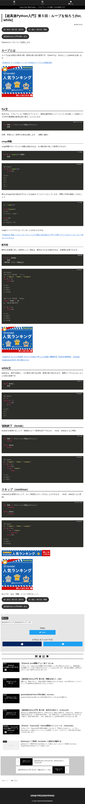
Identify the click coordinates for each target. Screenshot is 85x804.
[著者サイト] (22, 644)
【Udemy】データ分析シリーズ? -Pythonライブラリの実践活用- (27, 63)
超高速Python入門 (8, 622)
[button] (78, 418)
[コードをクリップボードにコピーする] (81, 125)
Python (5, 618)
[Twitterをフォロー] (63, 644)
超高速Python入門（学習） (24, 622)
